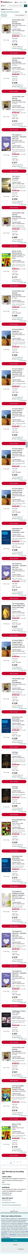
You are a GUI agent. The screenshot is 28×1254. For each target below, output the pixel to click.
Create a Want (6, 1184)
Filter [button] (5, 15)
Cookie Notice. (12, 1234)
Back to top (14, 1211)
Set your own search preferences (11, 1205)
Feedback (26, 444)
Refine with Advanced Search (10, 12)
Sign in (21, 2)
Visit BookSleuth (6, 1195)
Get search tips (6, 1200)
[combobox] (16, 6)
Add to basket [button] (14, 53)
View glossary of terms (8, 1202)
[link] (26, 12)
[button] (22, 49)
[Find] (25, 6)
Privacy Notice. (6, 1237)
